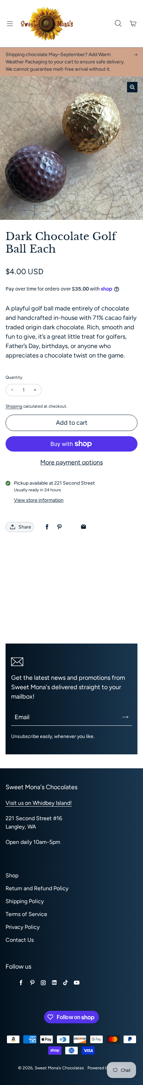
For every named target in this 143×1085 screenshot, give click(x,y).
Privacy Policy (23, 927)
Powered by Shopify (106, 1067)
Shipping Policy (25, 901)
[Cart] (133, 24)
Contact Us (20, 940)
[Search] (118, 24)
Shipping (14, 406)
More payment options (71, 462)
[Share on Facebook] (47, 527)
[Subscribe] (125, 717)
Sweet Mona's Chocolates (59, 1067)
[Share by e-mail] (83, 527)
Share (24, 527)
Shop (12, 875)
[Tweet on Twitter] (71, 527)
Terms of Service (26, 914)
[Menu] (10, 24)
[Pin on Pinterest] (59, 527)
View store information (39, 500)
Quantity (14, 377)
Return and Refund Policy (37, 888)
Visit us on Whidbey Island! (39, 803)
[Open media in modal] (132, 87)
